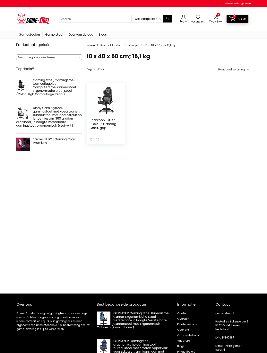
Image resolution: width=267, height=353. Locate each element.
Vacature (183, 341)
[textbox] (49, 57)
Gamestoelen (29, 34)
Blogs (103, 34)
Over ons (183, 330)
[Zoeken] (167, 19)
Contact (183, 313)
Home (91, 45)
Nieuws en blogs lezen (238, 3)
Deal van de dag (80, 34)
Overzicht (184, 319)
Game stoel (54, 34)
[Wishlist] (198, 17)
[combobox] (49, 57)
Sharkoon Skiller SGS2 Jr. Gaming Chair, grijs (103, 124)
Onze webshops (188, 335)
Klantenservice (187, 324)
